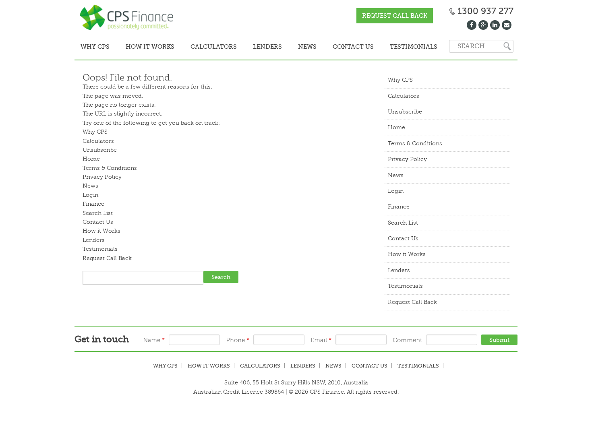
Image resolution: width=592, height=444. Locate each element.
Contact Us (334, 46)
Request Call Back (394, 15)
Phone (237, 339)
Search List (98, 212)
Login (90, 194)
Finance (93, 203)
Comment (407, 339)
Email (320, 339)
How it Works (144, 46)
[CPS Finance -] (129, 18)
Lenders (255, 46)
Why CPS (93, 46)
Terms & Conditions (110, 167)
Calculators (205, 46)
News (291, 46)
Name (154, 339)
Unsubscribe (100, 149)
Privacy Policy (102, 176)
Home (91, 158)
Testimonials (391, 46)
